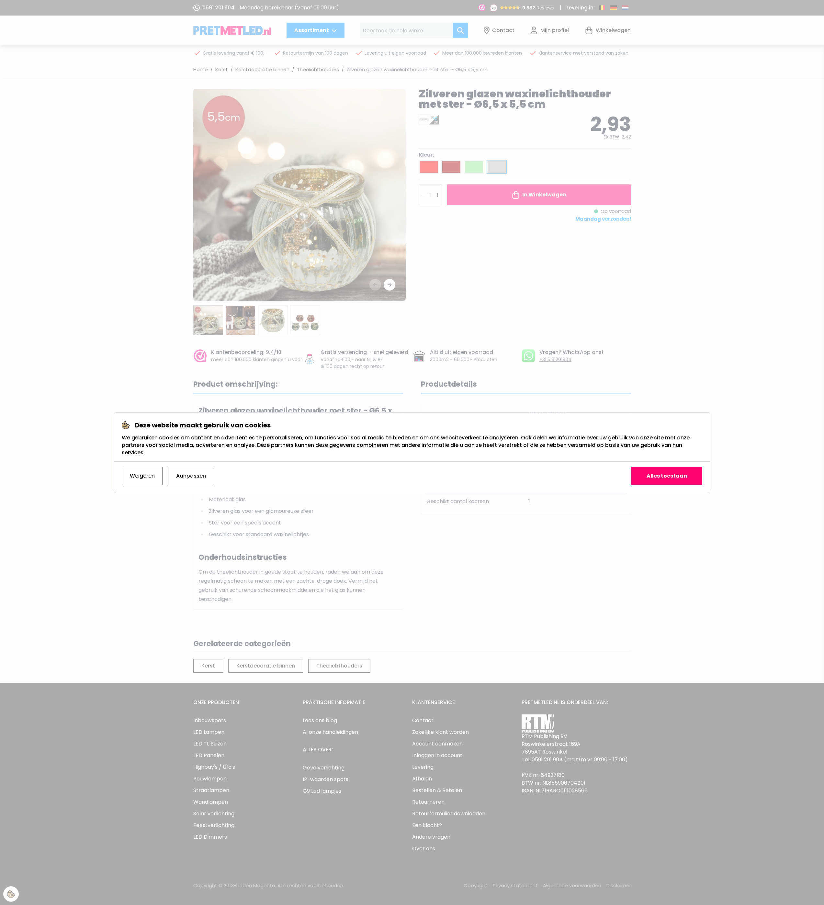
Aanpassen (191, 476)
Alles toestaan (667, 476)
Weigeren (142, 476)
